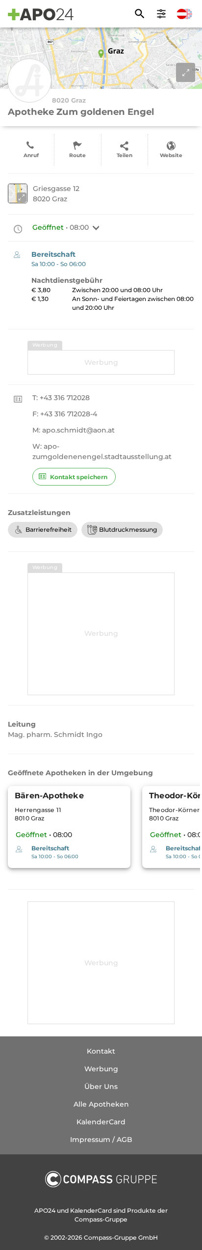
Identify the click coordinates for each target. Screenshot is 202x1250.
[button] (96, 227)
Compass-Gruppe (111, 1237)
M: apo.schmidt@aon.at (73, 430)
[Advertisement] (101, 362)
